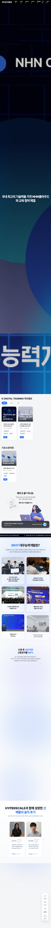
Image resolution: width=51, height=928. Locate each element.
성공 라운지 (27, 2)
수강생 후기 (32, 2)
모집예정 (11, 403)
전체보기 (18, 403)
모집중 (4, 403)
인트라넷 (48, 2)
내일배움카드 (39, 2)
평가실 (43, 2)
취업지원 (21, 2)
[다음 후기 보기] (43, 838)
